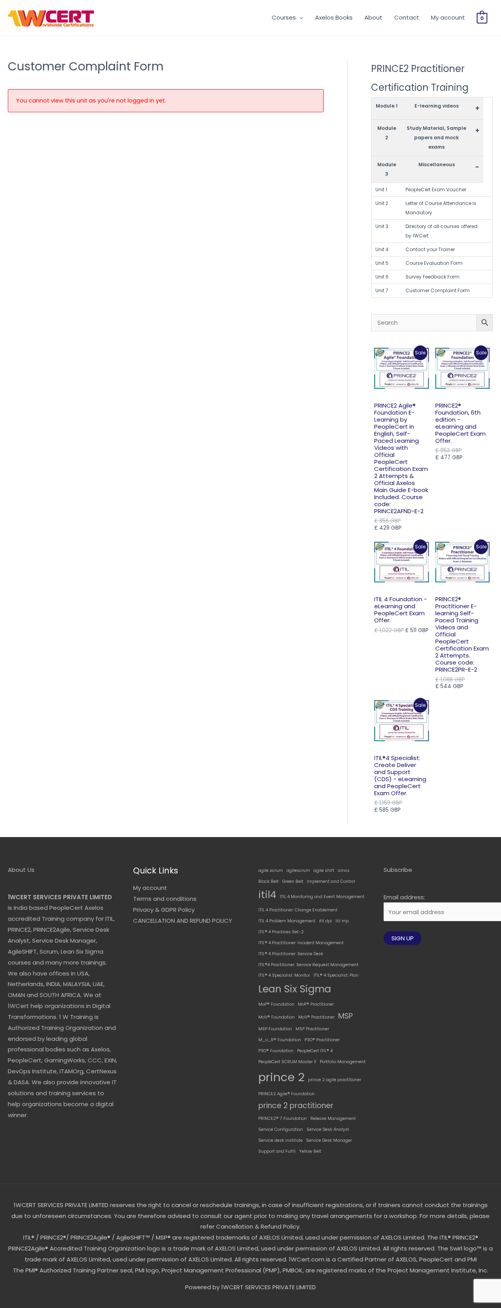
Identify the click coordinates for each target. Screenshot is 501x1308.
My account (448, 17)
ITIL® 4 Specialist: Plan (336, 975)
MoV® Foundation (276, 1017)
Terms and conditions (164, 899)
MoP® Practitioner (316, 1004)
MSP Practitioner (312, 1029)
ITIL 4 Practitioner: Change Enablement (297, 910)
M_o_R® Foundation (279, 1040)
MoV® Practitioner (316, 1017)
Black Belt (268, 881)
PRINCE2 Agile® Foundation (286, 1094)
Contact (406, 17)
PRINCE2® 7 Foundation (282, 1118)
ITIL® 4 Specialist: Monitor (284, 975)
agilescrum (298, 870)
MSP (345, 1016)
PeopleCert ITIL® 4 (315, 1051)
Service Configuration (280, 1129)
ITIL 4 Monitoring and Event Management (322, 897)
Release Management (333, 1118)
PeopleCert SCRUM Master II (287, 1062)
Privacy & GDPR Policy (164, 910)
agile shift (324, 870)
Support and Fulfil (277, 1151)
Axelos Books (334, 17)
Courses (284, 17)
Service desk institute (280, 1140)
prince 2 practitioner (295, 1105)
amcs (344, 870)
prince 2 (281, 1077)
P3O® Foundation (276, 1051)
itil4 (267, 895)
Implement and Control (331, 881)
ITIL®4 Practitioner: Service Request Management (308, 965)
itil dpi (325, 921)
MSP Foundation (275, 1029)
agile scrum (270, 870)
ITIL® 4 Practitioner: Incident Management (301, 943)
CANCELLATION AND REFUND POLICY (182, 920)
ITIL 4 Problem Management (286, 921)
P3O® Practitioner (322, 1040)
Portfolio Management (343, 1062)
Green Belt (292, 881)
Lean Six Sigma (294, 989)
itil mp (342, 921)
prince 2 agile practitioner (334, 1080)
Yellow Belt (310, 1151)
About (373, 17)
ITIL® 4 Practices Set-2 (281, 932)
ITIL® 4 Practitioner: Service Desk (290, 954)
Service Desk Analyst (327, 1129)
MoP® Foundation (276, 1004)
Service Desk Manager (329, 1140)
